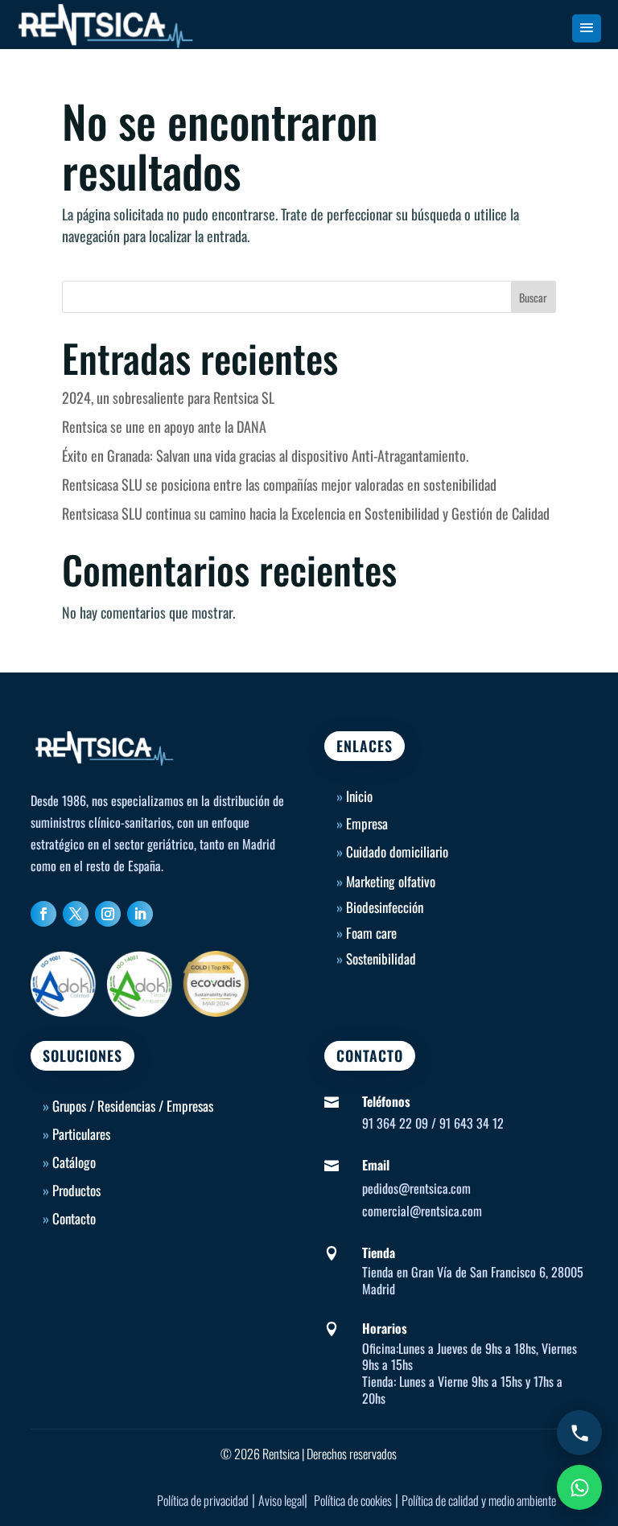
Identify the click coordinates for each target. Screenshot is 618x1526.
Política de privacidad (203, 1500)
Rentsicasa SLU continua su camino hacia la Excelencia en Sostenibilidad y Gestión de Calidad (306, 513)
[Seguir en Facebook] (43, 914)
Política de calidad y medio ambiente (479, 1500)
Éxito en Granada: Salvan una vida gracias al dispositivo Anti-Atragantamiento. (265, 455)
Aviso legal (281, 1500)
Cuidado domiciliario (397, 851)
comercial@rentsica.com (422, 1210)
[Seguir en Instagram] (108, 914)
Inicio (354, 796)
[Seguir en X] (76, 914)
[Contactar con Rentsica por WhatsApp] (579, 1487)
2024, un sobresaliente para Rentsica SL (168, 397)
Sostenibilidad (381, 958)
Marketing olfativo (390, 881)
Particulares (81, 1134)
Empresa (367, 823)
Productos (76, 1190)
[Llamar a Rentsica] (579, 1432)
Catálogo (74, 1162)
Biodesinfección (384, 907)
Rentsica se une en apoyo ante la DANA (164, 426)
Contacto (74, 1218)
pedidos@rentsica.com (416, 1188)
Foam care (371, 933)
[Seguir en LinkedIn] (140, 914)
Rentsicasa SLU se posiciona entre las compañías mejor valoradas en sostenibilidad (279, 484)
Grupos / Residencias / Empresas (132, 1106)
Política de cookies (353, 1500)
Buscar (533, 297)
